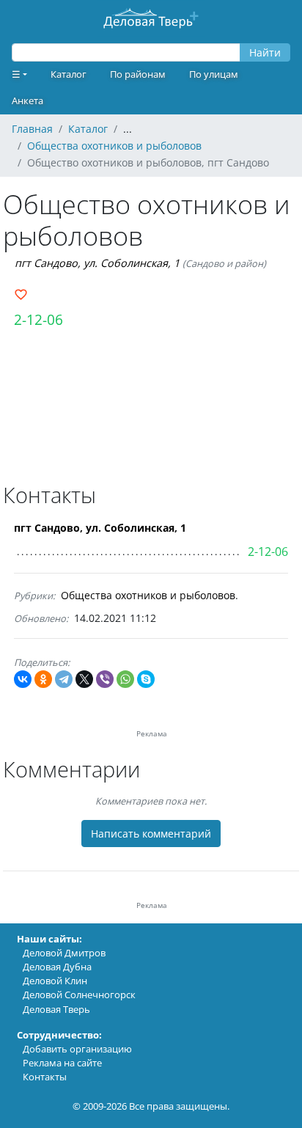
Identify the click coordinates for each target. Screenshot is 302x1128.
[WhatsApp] (125, 679)
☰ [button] (16, 74)
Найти (265, 52)
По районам (138, 74)
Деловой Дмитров (64, 952)
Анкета (27, 100)
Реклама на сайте (62, 1062)
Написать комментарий (151, 833)
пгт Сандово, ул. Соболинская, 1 (97, 263)
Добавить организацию (77, 1048)
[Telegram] (64, 679)
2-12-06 (38, 319)
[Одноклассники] (43, 679)
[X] (84, 679)
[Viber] (105, 679)
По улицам (213, 74)
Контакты (45, 1076)
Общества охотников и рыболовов (148, 595)
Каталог (68, 74)
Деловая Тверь (56, 1009)
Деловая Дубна (57, 966)
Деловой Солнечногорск (79, 994)
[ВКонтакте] (23, 679)
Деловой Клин (55, 980)
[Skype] (146, 679)
